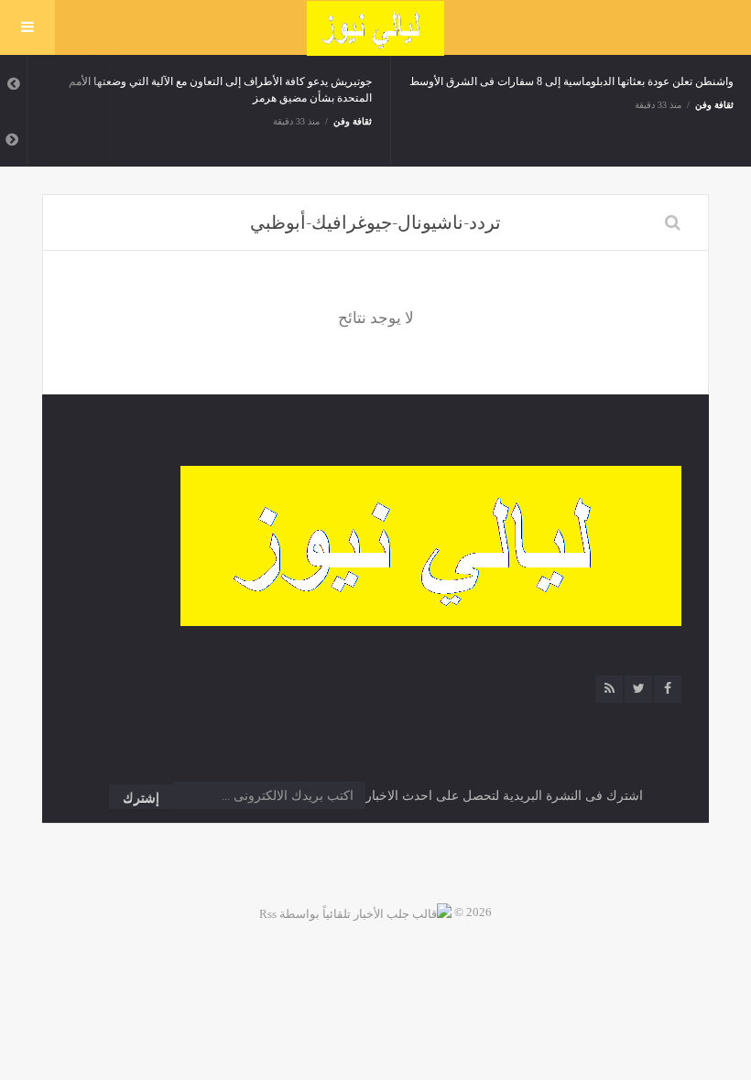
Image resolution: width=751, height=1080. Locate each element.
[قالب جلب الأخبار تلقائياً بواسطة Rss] (355, 912)
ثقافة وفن (353, 121)
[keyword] (672, 222)
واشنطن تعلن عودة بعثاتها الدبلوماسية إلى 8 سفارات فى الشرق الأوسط (571, 81)
